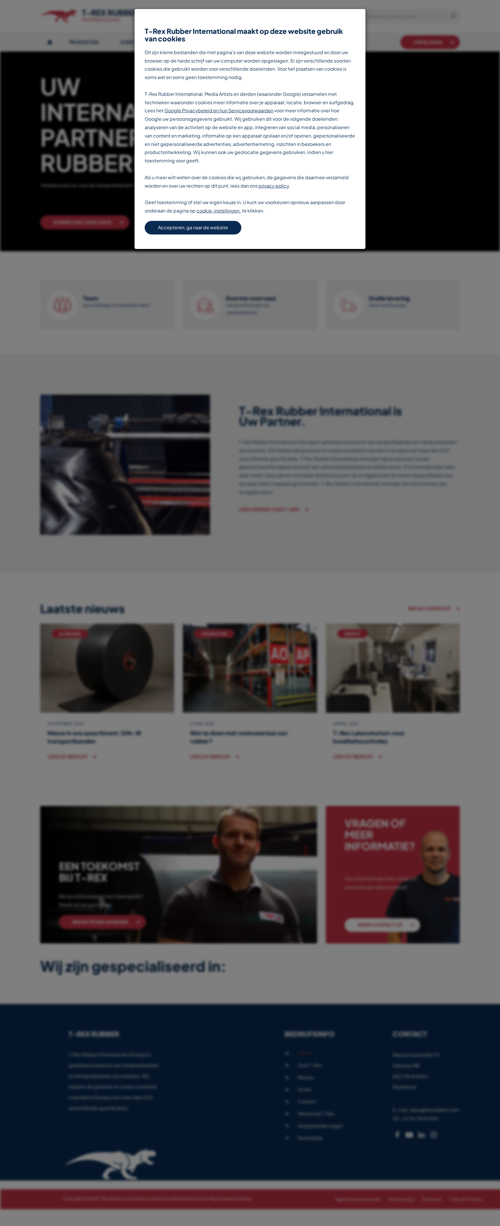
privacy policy (273, 186)
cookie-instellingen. (218, 211)
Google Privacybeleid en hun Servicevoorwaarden (218, 110)
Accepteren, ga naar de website (193, 227)
